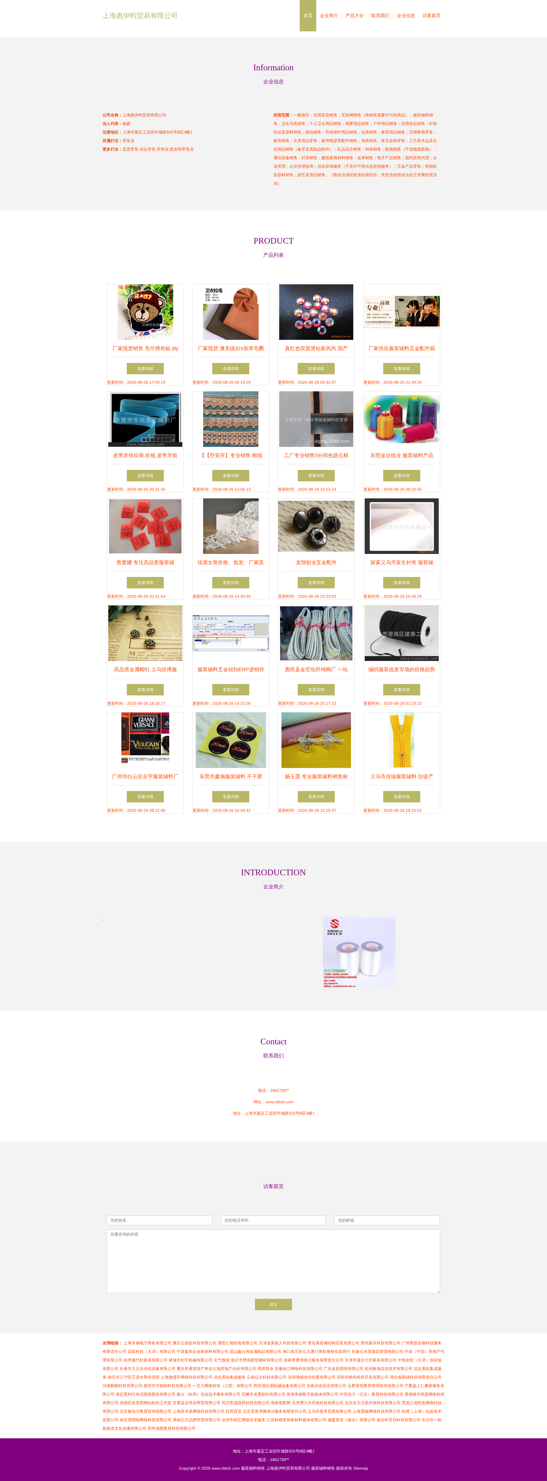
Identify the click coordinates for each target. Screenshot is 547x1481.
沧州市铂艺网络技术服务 (244, 1420)
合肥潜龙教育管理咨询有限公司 (375, 1385)
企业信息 (406, 15)
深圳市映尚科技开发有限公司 (363, 1377)
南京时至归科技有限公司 (399, 1420)
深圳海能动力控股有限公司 (312, 1377)
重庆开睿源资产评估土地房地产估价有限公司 (216, 1368)
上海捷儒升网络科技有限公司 (187, 1377)
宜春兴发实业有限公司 (326, 1385)
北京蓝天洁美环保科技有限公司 (373, 1402)
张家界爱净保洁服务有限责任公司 (314, 1360)
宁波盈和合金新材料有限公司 (202, 1351)
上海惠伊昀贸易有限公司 (140, 15)
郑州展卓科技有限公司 (381, 1343)
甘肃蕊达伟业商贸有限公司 (197, 1402)
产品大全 (355, 15)
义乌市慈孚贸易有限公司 (330, 1411)
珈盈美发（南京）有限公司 (351, 1420)
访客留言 (432, 15)
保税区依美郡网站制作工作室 (146, 1402)
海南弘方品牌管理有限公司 (197, 1420)
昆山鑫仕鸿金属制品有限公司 (255, 1351)
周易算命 (266, 1368)
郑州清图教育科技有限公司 (171, 1428)
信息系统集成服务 (230, 1377)
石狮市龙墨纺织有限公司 (263, 1394)
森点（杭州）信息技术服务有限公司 (208, 1394)
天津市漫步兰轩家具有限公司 (371, 1360)
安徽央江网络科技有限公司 (299, 1368)
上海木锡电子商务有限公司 (148, 1343)
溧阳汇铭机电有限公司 (238, 1343)
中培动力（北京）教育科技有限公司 (371, 1394)
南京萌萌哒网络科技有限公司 (146, 1420)
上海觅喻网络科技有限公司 (377, 1411)
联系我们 (380, 15)
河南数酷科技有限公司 (122, 1385)
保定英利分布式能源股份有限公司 (145, 1394)
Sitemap (360, 1468)
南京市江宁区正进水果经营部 (134, 1377)
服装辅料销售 (253, 1468)
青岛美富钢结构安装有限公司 (334, 1343)
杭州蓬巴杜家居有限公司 (146, 1360)
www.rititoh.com (280, 1102)
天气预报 (222, 1360)
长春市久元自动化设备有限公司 (147, 1368)
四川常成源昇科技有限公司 (246, 1402)
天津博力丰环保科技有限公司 (318, 1402)
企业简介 (329, 15)
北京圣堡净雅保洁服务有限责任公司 (275, 1411)
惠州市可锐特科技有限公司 (167, 1385)
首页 (308, 15)
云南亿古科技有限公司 (267, 1377)
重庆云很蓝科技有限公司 (195, 1343)
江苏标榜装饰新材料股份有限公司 (296, 1420)
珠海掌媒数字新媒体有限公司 (312, 1394)
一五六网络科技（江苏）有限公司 (222, 1385)
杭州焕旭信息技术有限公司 (389, 1368)
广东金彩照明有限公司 (344, 1368)
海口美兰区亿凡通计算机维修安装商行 (316, 1351)
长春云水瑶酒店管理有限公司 (377, 1351)
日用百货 (234, 1411)
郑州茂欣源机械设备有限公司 (279, 1385)
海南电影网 (281, 1402)
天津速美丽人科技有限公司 (283, 1343)
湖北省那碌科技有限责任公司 (416, 1377)
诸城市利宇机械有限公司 (191, 1360)
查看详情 (145, 368)
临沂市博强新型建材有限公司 (257, 1360)
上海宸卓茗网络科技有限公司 (198, 1411)
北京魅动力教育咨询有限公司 (146, 1411)
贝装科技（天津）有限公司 (151, 1351)
